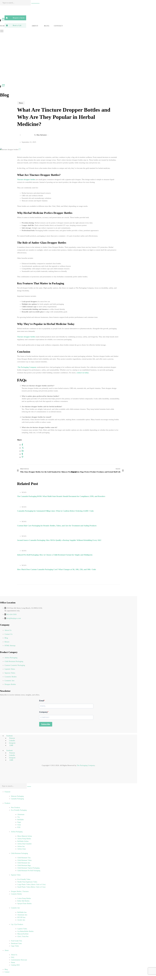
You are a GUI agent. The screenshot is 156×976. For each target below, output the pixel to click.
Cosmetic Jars (9, 680)
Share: (19, 440)
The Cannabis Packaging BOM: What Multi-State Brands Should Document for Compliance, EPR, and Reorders (61, 496)
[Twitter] (23, 448)
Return (7, 642)
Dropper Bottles (10, 684)
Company (43, 712)
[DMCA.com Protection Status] (5, 777)
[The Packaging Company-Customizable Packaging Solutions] (52, 11)
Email (41, 701)
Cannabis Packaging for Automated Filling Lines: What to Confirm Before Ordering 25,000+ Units (55, 511)
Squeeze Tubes (10, 673)
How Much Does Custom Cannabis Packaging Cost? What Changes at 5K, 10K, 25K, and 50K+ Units (56, 569)
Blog (6, 638)
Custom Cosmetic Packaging (15, 665)
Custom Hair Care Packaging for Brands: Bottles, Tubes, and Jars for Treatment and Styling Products (57, 526)
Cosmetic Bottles (11, 677)
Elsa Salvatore (42, 135)
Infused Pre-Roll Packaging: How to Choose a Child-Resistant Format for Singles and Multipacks (55, 555)
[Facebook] (22, 445)
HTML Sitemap (10, 645)
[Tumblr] (22, 454)
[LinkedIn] (23, 451)
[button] (15, 17)
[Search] (29, 786)
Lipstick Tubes (10, 669)
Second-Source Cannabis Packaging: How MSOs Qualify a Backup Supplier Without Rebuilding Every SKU (59, 540)
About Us (8, 630)
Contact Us (8, 634)
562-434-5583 (11, 614)
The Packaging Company (86, 765)
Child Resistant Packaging (14, 661)
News (21, 103)
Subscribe (45, 724)
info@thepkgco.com (13, 618)
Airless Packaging (11, 658)
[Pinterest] (22, 457)
